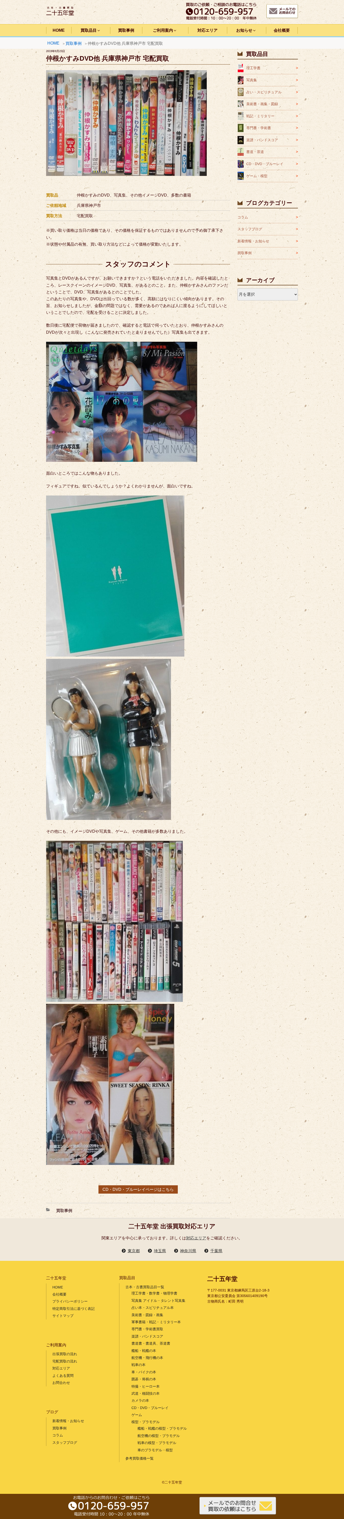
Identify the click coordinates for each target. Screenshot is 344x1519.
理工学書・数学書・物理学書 (154, 1293)
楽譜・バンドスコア (262, 140)
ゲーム (136, 1415)
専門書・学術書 (258, 128)
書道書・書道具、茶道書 (150, 1343)
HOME (59, 30)
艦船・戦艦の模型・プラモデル (162, 1428)
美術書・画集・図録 (262, 104)
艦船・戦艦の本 (143, 1351)
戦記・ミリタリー (260, 116)
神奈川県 (188, 1251)
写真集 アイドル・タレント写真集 (158, 1301)
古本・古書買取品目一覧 (144, 1287)
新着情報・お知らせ (253, 241)
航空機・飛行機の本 (147, 1358)
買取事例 (126, 30)
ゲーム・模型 (256, 176)
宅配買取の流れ (64, 1361)
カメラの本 (140, 1400)
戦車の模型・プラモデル (156, 1443)
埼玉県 (160, 1251)
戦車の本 (138, 1365)
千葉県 (216, 1251)
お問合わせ (61, 1383)
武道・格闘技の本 (145, 1393)
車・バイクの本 (143, 1372)
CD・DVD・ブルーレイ (264, 164)
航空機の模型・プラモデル (158, 1436)
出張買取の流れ (64, 1354)
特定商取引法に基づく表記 (73, 1309)
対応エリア (207, 30)
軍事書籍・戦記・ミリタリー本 (156, 1322)
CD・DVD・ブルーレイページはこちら (138, 1189)
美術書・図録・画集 (147, 1315)
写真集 (251, 80)
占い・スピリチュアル (264, 92)
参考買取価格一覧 (139, 1458)
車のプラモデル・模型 (155, 1450)
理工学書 (253, 68)
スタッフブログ (249, 229)
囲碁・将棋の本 (143, 1379)
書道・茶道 (255, 152)
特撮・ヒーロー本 (145, 1386)
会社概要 (282, 30)
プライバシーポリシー (70, 1301)
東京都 (134, 1251)
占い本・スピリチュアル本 (152, 1308)
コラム (242, 217)
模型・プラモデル (145, 1422)
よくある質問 (63, 1376)
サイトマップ (63, 1316)
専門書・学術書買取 (147, 1329)
